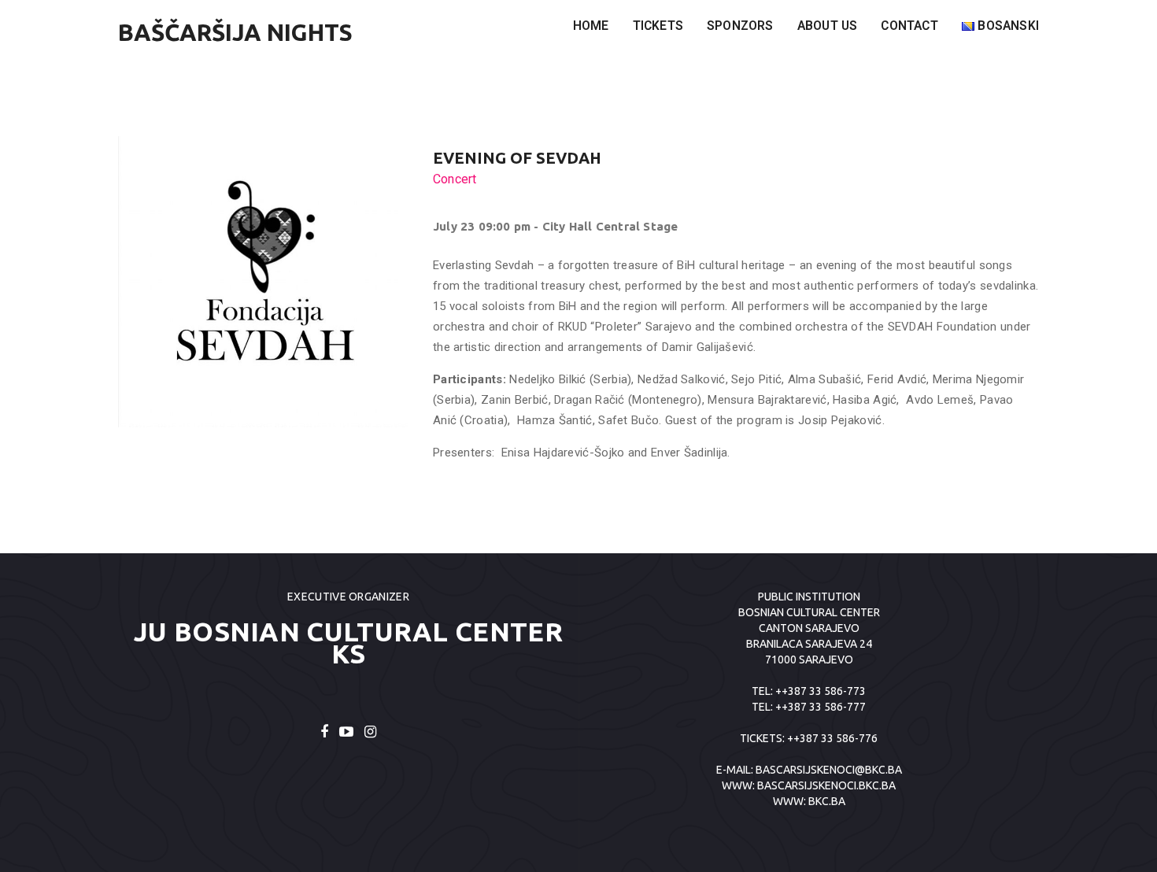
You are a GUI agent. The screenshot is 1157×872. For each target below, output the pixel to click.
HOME (591, 26)
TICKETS (658, 26)
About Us (827, 26)
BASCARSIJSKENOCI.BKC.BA (826, 785)
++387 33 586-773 (820, 691)
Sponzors (740, 26)
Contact (909, 26)
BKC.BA (826, 801)
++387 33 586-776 (832, 738)
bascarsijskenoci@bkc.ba (829, 769)
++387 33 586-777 (820, 706)
